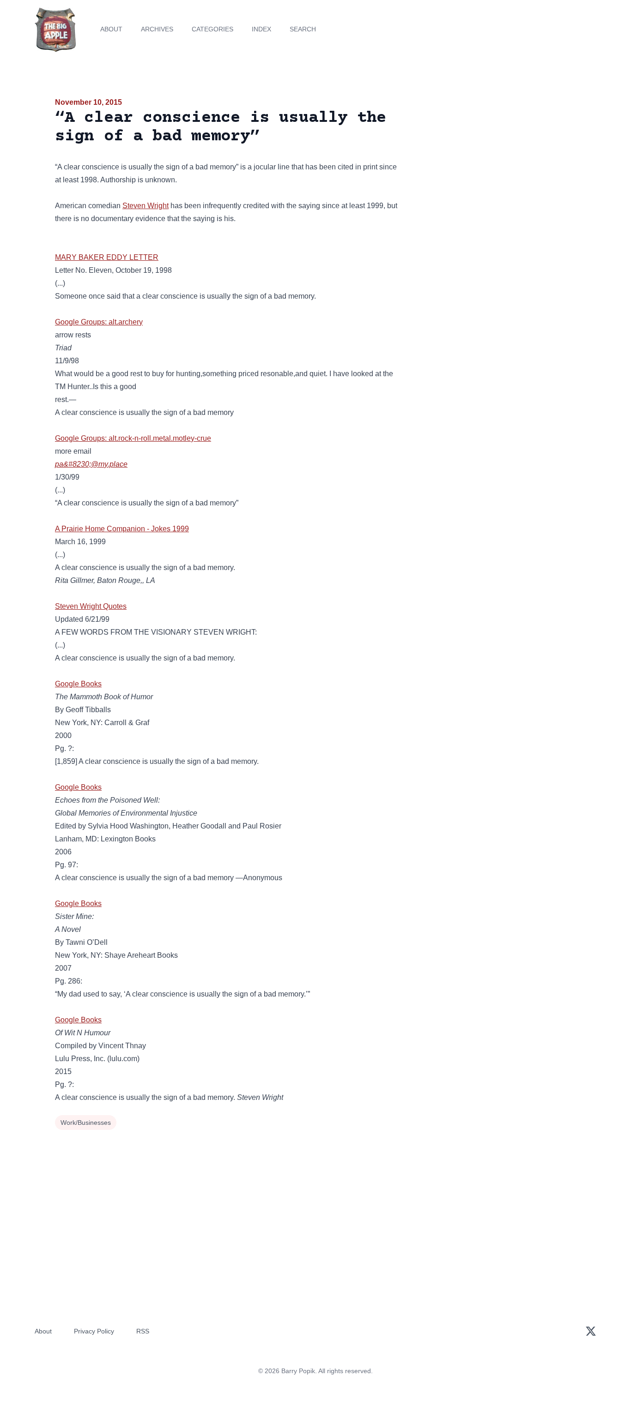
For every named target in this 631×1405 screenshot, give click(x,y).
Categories (212, 29)
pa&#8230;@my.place (91, 464)
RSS (142, 1331)
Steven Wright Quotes (91, 606)
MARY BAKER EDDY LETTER (106, 257)
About (111, 29)
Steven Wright (145, 206)
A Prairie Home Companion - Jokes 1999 (122, 529)
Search (303, 29)
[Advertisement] (493, 168)
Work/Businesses (86, 1122)
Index (261, 29)
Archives (157, 29)
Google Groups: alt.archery (99, 322)
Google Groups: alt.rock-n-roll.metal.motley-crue (133, 438)
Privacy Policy (94, 1331)
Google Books (78, 684)
